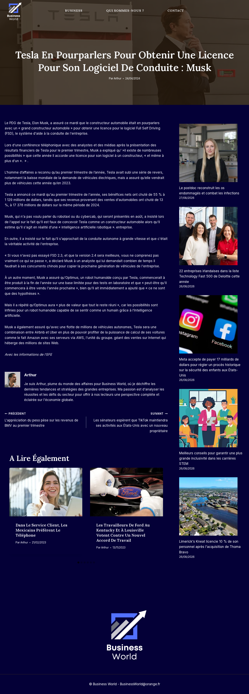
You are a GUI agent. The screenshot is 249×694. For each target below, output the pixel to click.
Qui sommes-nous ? (125, 10)
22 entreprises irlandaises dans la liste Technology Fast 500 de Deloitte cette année (209, 276)
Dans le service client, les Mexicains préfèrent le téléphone (41, 530)
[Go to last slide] (15, 513)
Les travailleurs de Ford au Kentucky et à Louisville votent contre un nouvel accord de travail (123, 533)
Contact (175, 10)
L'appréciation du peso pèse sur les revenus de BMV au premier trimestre (41, 420)
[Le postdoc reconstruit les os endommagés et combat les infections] (211, 153)
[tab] (78, 562)
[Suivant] (157, 513)
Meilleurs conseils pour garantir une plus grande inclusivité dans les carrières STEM (210, 458)
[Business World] (13, 11)
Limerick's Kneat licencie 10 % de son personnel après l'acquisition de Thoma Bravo (210, 547)
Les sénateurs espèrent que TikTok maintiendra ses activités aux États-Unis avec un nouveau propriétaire (131, 422)
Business (73, 10)
